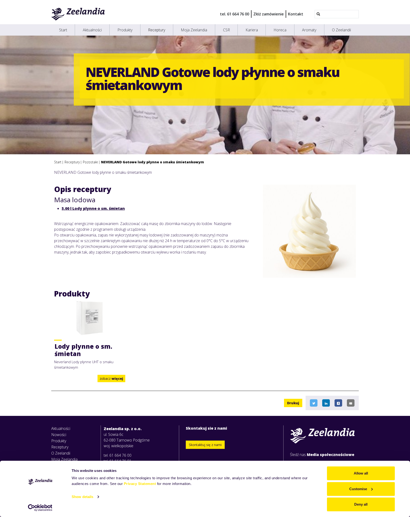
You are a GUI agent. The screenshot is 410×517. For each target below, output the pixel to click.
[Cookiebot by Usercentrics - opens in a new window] (40, 507)
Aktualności (92, 30)
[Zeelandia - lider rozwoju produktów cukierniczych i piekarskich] (78, 14)
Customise (358, 489)
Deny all (361, 504)
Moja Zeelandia (194, 30)
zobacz (111, 378)
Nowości (58, 434)
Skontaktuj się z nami (205, 444)
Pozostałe (90, 162)
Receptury (156, 30)
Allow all (361, 473)
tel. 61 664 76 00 (234, 14)
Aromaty (309, 30)
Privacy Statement (140, 484)
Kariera (252, 30)
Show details (82, 497)
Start (63, 30)
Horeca (280, 30)
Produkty (124, 30)
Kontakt (295, 14)
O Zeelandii (341, 30)
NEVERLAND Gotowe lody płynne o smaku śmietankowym (152, 162)
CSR (226, 30)
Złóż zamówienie (268, 14)
